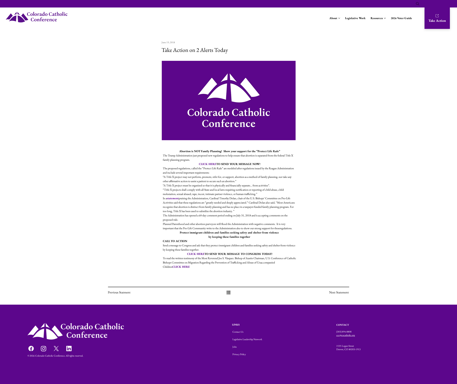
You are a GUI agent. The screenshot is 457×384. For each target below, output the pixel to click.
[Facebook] (31, 348)
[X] (56, 348)
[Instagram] (43, 348)
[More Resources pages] (385, 18)
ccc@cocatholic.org (345, 335)
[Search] (417, 3)
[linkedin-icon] (68, 348)
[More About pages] (339, 18)
